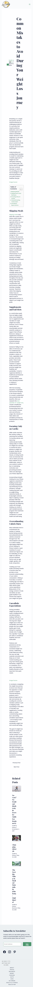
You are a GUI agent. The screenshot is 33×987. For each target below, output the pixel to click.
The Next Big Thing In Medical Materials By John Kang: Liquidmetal (14, 886)
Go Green (12, 980)
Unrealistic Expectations (14, 204)
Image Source (13, 182)
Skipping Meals (15, 191)
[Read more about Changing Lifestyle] (16, 838)
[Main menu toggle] (29, 4)
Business (14, 908)
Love (12, 979)
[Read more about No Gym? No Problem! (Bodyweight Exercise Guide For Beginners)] (16, 788)
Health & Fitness (11, 61)
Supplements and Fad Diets (16, 194)
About (12, 967)
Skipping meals (13, 214)
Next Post (16, 767)
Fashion (12, 975)
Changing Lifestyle (14, 848)
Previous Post (16, 763)
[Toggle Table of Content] (20, 189)
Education (12, 984)
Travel (12, 969)
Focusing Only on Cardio (15, 197)
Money (12, 973)
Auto (12, 977)
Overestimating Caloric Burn (15, 201)
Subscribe (27, 944)
